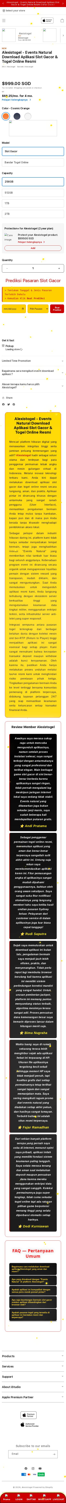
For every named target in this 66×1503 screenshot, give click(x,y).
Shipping (18, 88)
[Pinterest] (14, 405)
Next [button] (63, 3)
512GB (9, 192)
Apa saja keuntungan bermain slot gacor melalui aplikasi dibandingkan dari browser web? (32, 1302)
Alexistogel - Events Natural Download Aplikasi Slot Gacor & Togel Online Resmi (33, 3)
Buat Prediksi (57, 308)
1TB (7, 203)
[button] (33, 361)
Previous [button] (3, 3)
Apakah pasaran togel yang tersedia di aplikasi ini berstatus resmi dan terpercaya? (31, 1315)
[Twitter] (9, 405)
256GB (9, 181)
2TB (7, 213)
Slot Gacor (11, 151)
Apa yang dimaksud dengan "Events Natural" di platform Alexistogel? (30, 1280)
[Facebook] (4, 405)
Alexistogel (23, 455)
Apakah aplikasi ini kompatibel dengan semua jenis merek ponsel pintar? (31, 1290)
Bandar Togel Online (17, 162)
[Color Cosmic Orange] (6, 116)
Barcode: (20, 67)
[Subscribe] (54, 1454)
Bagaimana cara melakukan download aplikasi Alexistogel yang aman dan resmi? (30, 1269)
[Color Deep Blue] (17, 116)
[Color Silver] (27, 116)
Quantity (7, 260)
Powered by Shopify (43, 1487)
